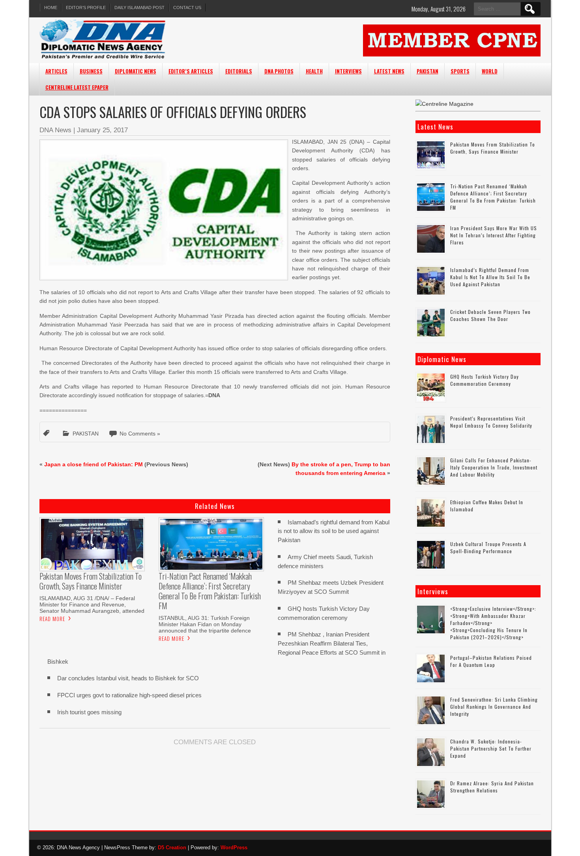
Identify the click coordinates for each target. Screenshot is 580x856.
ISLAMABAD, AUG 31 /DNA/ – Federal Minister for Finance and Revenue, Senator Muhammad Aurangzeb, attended (91, 604)
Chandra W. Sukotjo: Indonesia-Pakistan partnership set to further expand (490, 748)
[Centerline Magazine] (444, 104)
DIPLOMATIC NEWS (135, 71)
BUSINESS (91, 71)
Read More (52, 619)
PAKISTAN (427, 71)
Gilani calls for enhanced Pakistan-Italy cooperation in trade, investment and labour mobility (493, 467)
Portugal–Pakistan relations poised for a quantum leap (491, 661)
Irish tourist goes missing (89, 712)
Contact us (187, 7)
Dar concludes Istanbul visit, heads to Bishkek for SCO (128, 678)
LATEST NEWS (389, 71)
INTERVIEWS (348, 71)
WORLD (490, 71)
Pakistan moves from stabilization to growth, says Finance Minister (492, 148)
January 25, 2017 (102, 130)
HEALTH (314, 71)
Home (50, 7)
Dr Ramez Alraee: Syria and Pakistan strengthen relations (492, 787)
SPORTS (460, 71)
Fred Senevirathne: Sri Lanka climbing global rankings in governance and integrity (494, 706)
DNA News (55, 130)
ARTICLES (56, 71)
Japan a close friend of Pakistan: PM (93, 464)
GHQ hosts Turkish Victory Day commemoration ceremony (484, 380)
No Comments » (140, 433)
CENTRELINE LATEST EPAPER (77, 87)
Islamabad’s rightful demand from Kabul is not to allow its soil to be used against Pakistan (333, 531)
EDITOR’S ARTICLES (190, 71)
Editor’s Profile (86, 7)
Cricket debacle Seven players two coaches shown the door (490, 315)
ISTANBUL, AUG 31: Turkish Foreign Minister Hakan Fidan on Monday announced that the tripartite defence (205, 624)
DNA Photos (279, 71)
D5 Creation (172, 847)
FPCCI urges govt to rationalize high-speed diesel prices (129, 695)
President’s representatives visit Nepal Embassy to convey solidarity (491, 422)
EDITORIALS (238, 71)
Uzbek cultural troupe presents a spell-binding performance (488, 547)
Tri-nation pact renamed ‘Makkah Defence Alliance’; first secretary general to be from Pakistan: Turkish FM (493, 197)
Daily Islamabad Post (139, 7)
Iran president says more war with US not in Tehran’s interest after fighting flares (493, 235)
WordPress (234, 847)
